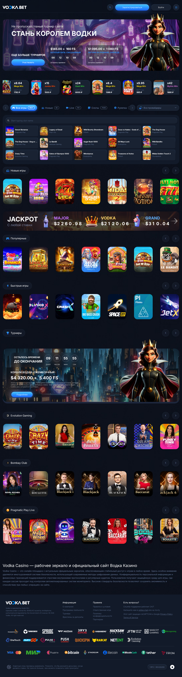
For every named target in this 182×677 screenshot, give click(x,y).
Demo (12, 206)
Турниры (66, 613)
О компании (68, 606)
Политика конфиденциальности (102, 614)
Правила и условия (101, 606)
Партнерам (98, 619)
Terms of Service (130, 617)
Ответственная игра (102, 610)
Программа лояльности (73, 610)
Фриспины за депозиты (73, 617)
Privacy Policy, (166, 614)
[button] (6, 108)
